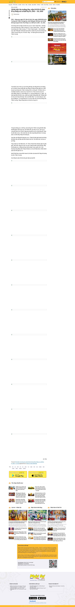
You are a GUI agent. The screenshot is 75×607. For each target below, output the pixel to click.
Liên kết (19, 4)
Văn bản (29, 4)
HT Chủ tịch (15, 4)
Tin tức (23, 4)
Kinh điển (58, 4)
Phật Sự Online (16, 14)
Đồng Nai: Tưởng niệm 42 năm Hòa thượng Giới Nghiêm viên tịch (20, 533)
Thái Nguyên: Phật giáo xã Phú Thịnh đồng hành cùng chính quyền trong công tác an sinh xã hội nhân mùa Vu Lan (21, 496)
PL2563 (20, 468)
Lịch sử (50, 4)
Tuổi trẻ (54, 4)
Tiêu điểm (53, 8)
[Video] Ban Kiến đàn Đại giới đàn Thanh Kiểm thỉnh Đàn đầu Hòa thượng (59, 40)
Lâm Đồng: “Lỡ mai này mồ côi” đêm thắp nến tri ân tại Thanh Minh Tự (59, 529)
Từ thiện (38, 4)
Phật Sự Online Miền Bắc (32, 463)
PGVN (13, 468)
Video (27, 4)
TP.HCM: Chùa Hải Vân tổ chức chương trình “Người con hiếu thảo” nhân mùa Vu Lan (59, 539)
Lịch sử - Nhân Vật (16, 507)
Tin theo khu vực (58, 1)
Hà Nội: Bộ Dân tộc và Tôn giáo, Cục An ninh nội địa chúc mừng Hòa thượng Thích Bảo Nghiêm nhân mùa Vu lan (40, 496)
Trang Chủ (10, 4)
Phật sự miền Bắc (14, 7)
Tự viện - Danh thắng (44, 4)
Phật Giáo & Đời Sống (36, 507)
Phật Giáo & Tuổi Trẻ (56, 507)
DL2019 (24, 468)
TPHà (16, 468)
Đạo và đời (34, 4)
